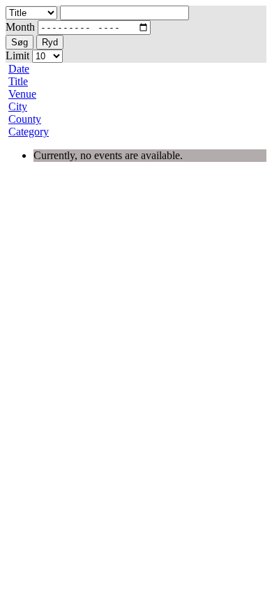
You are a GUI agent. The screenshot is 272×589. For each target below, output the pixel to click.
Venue (22, 94)
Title (18, 81)
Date (18, 69)
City (17, 106)
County (24, 119)
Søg (19, 42)
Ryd (50, 42)
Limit (17, 55)
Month (20, 27)
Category (28, 131)
